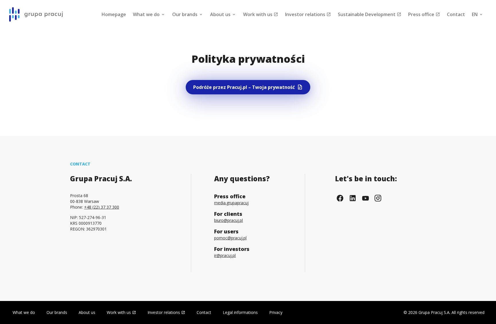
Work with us (258, 14)
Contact (456, 14)
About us (221, 14)
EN (475, 14)
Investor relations (305, 14)
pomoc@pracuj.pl (230, 238)
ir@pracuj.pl (225, 255)
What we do (147, 14)
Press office (421, 14)
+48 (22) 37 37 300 (101, 207)
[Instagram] (378, 198)
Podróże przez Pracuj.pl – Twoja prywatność (244, 87)
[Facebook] (340, 198)
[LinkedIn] (353, 198)
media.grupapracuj (231, 202)
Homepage (114, 14)
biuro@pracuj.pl (228, 220)
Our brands (185, 14)
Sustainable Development (367, 14)
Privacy (275, 312)
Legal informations (240, 312)
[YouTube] (365, 198)
